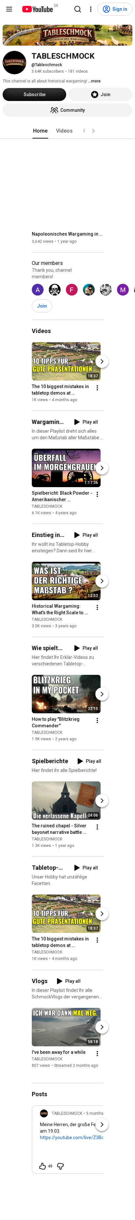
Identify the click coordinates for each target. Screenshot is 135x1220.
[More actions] (97, 387)
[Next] (101, 361)
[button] (93, 131)
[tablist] (67, 131)
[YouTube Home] (37, 9)
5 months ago (98, 1113)
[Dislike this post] (60, 1166)
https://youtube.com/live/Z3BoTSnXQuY (82, 1137)
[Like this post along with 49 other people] (42, 1166)
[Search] (78, 9)
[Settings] (91, 9)
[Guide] (9, 9)
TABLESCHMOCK (47, 506)
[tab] (40, 131)
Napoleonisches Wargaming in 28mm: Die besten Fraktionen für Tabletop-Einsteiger (68, 234)
